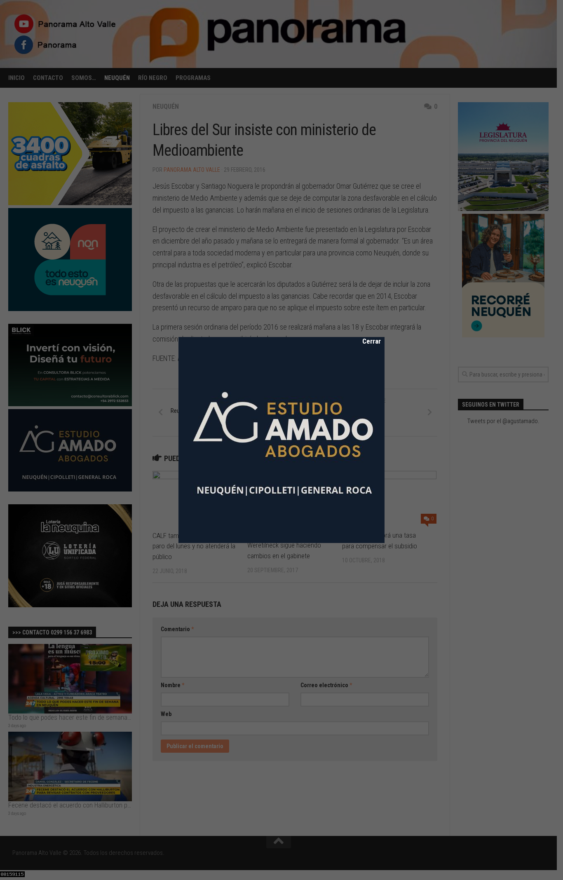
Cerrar (366, 341)
